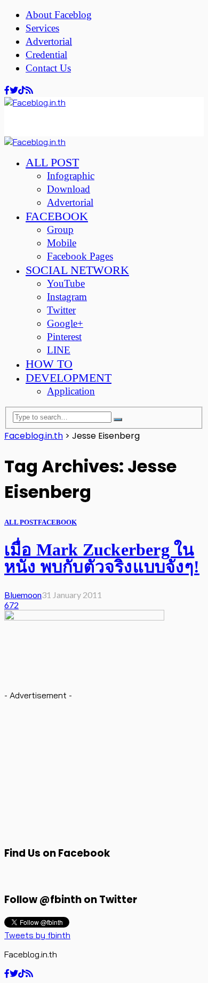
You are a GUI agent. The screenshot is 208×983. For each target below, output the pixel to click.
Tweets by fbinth (37, 935)
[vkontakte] (22, 90)
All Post (52, 162)
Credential (46, 54)
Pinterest (64, 336)
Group (60, 229)
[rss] (29, 90)
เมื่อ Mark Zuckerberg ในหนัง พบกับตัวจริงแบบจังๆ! (101, 558)
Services (42, 28)
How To (49, 363)
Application (71, 391)
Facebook (57, 216)
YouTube (66, 283)
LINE (58, 350)
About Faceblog (59, 14)
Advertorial (49, 41)
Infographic (70, 175)
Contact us (48, 68)
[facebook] (7, 90)
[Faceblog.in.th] (35, 102)
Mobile (61, 242)
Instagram (67, 296)
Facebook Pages (80, 256)
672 (11, 605)
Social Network (77, 270)
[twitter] (14, 90)
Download (68, 189)
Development (68, 377)
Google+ (65, 323)
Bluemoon (23, 595)
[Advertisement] (89, 121)
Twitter (61, 310)
